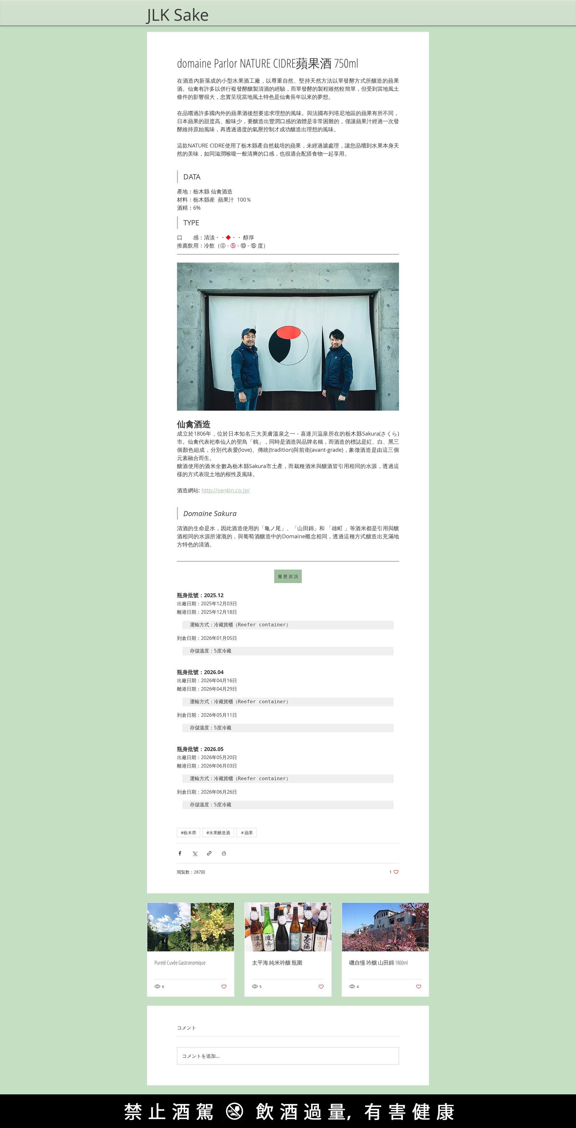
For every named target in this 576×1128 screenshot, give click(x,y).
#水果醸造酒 (218, 832)
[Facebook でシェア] (180, 853)
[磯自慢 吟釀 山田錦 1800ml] (385, 927)
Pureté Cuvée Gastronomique (180, 962)
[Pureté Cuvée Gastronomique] (190, 927)
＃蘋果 (246, 832)
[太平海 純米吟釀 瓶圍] (288, 927)
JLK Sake (180, 15)
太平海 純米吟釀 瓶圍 (277, 962)
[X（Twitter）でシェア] (194, 853)
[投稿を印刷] (224, 853)
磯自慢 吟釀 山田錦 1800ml (378, 962)
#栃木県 (188, 832)
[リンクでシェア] (209, 853)
